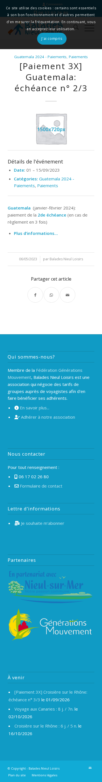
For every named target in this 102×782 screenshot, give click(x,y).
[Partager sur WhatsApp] (51, 295)
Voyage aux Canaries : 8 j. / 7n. (43, 709)
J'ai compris (51, 38)
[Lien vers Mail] (90, 768)
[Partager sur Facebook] (35, 295)
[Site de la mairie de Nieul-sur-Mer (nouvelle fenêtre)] (50, 588)
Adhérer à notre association (48, 417)
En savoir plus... (34, 407)
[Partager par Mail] (67, 295)
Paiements (78, 56)
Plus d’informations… (36, 233)
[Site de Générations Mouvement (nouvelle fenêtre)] (50, 626)
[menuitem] (17, 775)
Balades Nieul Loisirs (66, 259)
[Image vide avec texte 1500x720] (51, 128)
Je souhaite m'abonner (42, 523)
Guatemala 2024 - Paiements (40, 56)
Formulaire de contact (41, 486)
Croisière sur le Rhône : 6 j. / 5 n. (45, 726)
